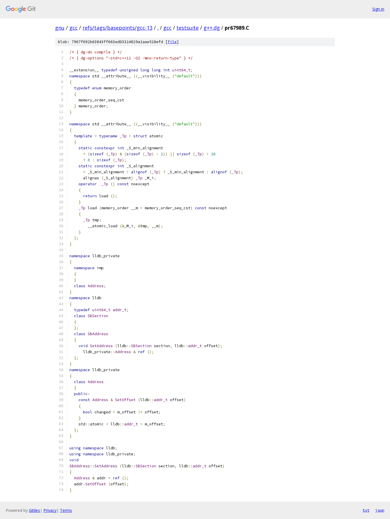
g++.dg (212, 27)
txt (366, 510)
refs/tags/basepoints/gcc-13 (117, 27)
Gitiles (34, 510)
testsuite (187, 27)
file (172, 41)
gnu (60, 27)
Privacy (50, 510)
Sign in (378, 9)
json (379, 510)
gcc (73, 27)
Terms (66, 510)
